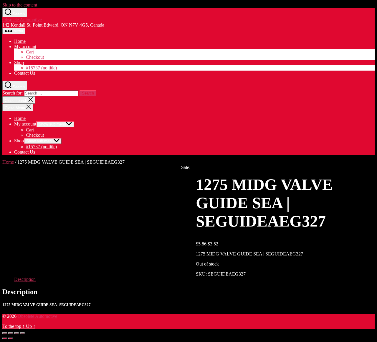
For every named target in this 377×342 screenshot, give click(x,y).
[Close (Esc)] (4, 333)
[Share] (10, 333)
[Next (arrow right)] (10, 338)
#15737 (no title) (41, 67)
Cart (30, 51)
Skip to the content (19, 4)
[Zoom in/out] (22, 333)
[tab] (25, 279)
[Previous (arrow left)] (4, 338)
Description (25, 279)
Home (20, 41)
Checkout (35, 57)
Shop (19, 62)
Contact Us (24, 73)
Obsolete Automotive (22, 19)
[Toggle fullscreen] (16, 333)
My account (25, 46)
